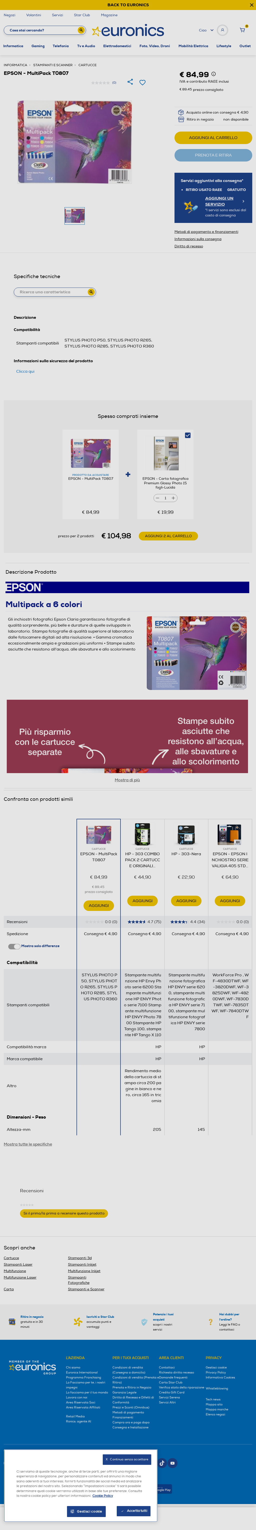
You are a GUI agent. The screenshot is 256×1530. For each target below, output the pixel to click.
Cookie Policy (102, 1496)
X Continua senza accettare (127, 1459)
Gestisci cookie (89, 1512)
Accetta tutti (137, 1511)
